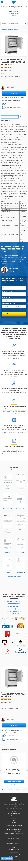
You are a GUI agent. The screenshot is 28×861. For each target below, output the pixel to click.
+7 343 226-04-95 (18, 836)
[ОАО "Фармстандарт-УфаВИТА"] (7, 521)
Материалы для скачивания (14, 813)
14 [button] (25, 790)
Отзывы (14, 818)
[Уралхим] (7, 544)
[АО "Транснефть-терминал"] (20, 500)
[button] (14, 88)
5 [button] (9, 790)
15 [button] (13, 791)
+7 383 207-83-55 (17, 843)
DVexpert (14, 799)
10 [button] (18, 790)
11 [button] (20, 790)
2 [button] (4, 790)
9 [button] (16, 790)
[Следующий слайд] (27, 770)
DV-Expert (14, 2)
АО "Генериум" (21, 552)
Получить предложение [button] (14, 781)
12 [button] (22, 790)
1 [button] (2, 790)
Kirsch (10, 70)
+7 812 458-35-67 (19, 833)
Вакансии (14, 820)
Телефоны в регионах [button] (14, 13)
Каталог (14, 811)
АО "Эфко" (7, 572)
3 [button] (6, 790)
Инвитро (20, 488)
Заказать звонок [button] (14, 18)
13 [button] (24, 790)
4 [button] (8, 790)
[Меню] (2, 2)
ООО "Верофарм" (7, 508)
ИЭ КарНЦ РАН (20, 572)
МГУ (7, 488)
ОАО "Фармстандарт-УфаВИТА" (7, 531)
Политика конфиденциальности (14, 825)
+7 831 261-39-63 (19, 840)
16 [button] (15, 791)
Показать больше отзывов (14, 576)
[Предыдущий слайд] (1, 770)
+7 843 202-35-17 (16, 838)
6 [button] (11, 790)
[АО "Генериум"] (20, 544)
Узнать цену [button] (14, 93)
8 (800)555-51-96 (13, 11)
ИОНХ (20, 529)
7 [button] (13, 790)
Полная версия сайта (14, 856)
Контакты (14, 822)
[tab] (10, 116)
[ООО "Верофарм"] (7, 500)
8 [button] (15, 790)
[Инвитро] (20, 480)
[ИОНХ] (20, 521)
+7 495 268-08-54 (16, 831)
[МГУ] (7, 480)
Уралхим (7, 552)
